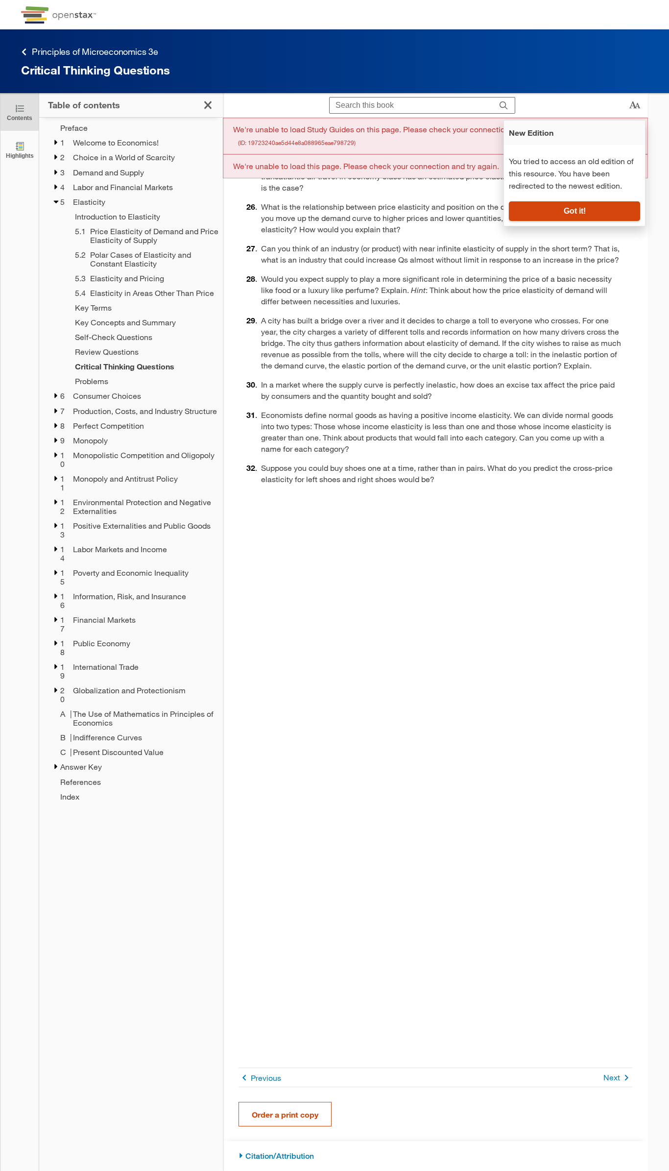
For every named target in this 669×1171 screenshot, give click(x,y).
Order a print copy (285, 1114)
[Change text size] (634, 105)
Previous (266, 1077)
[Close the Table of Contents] (208, 105)
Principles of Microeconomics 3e (95, 51)
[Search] (504, 105)
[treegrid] (131, 462)
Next (611, 1077)
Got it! (575, 211)
